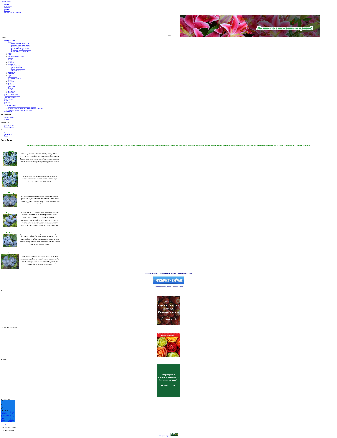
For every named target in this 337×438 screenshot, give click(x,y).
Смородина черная (16, 70)
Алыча (10, 59)
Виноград (11, 62)
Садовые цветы (9, 117)
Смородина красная (17, 66)
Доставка (7, 7)
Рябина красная (12, 77)
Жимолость (11, 73)
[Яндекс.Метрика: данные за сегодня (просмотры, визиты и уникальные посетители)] (164, 436)
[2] (169, 35)
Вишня (10, 61)
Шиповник (11, 85)
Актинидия (11, 91)
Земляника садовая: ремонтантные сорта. (20, 110)
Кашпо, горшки (9, 127)
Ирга (9, 83)
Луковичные (8, 111)
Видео (6, 136)
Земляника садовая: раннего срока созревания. (22, 107)
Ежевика (10, 89)
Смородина (11, 64)
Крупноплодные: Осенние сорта (21, 50)
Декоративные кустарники (12, 96)
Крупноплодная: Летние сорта (20, 48)
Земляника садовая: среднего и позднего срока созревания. (25, 108)
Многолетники (8, 99)
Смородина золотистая (18, 69)
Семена (6, 119)
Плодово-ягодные (9, 40)
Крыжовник (11, 72)
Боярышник (11, 86)
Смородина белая (16, 67)
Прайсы (6, 9)
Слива (9, 54)
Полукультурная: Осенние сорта (21, 45)
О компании (8, 6)
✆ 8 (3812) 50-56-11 (6, 1)
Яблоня (10, 42)
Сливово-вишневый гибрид (16, 56)
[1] (168, 35)
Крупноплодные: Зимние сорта (20, 51)
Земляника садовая (10, 105)
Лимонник (11, 92)
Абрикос (10, 58)
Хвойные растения (10, 97)
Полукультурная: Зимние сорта (20, 47)
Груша (9, 53)
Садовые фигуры (9, 125)
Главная (6, 4)
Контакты (7, 11)
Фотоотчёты (8, 134)
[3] (170, 35)
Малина (10, 75)
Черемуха (10, 88)
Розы (5, 104)
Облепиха (11, 81)
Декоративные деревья (11, 94)
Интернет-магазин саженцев (12, 12)
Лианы (6, 100)
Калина (10, 80)
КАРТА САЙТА (6, 424)
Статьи (6, 133)
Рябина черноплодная (14, 78)
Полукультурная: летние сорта (20, 43)
